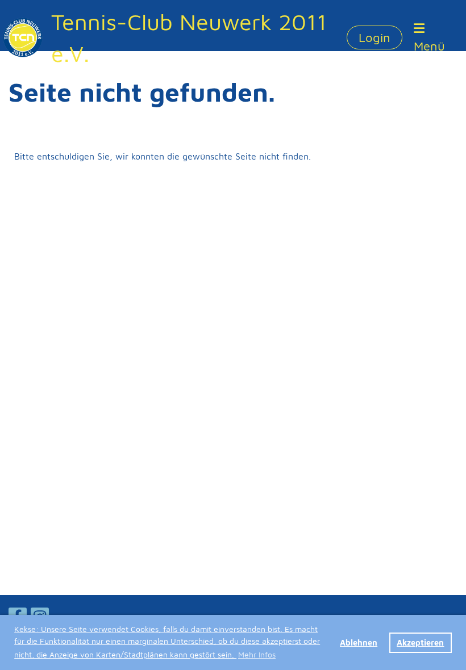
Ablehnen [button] (358, 642)
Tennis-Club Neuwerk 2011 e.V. (189, 37)
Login (374, 37)
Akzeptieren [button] (420, 642)
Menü (429, 46)
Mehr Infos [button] (257, 654)
